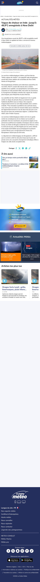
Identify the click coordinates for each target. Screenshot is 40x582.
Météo (2, 16)
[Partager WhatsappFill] (26, 148)
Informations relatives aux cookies (12, 570)
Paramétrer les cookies (10, 572)
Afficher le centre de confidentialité (28, 572)
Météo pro (5, 542)
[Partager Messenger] (23, 148)
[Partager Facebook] (16, 148)
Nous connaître (6, 520)
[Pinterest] (27, 551)
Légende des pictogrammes (11, 530)
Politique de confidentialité (31, 570)
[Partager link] (30, 148)
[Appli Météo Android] (27, 560)
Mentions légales (11, 567)
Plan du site (30, 567)
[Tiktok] (31, 551)
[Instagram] (22, 551)
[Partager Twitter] (19, 148)
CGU (19, 567)
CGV (23, 567)
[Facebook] (8, 551)
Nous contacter (6, 527)
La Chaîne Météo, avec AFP (15, 29)
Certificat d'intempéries (9, 514)
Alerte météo (6, 517)
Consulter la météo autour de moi (20, 46)
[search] (37, 2)
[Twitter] (13, 551)
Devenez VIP (21, 226)
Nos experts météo (8, 511)
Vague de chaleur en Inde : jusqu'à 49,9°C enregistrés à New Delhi (25, 16)
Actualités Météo (8, 16)
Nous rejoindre (6, 523)
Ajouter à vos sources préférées (12, 34)
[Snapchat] (18, 551)
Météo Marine (6, 539)
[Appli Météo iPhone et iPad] (13, 560)
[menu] (2, 2)
